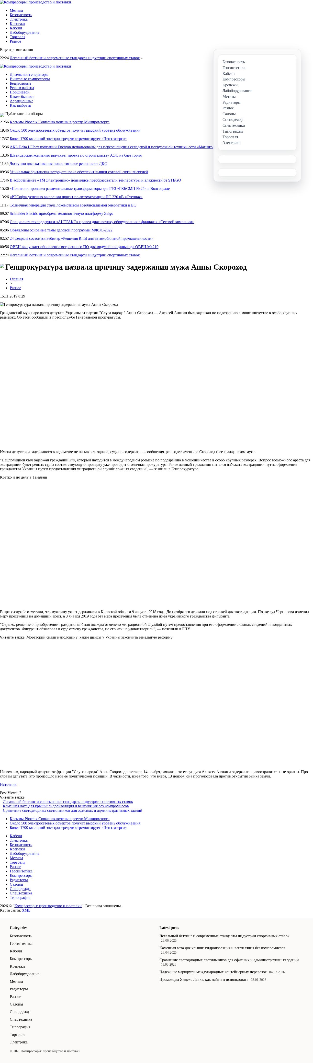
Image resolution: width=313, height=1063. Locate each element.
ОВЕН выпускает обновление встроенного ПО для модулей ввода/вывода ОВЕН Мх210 (84, 247)
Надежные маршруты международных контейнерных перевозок (213, 972)
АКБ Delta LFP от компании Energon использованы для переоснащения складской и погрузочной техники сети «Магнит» (112, 147)
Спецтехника (21, 893)
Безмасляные (20, 83)
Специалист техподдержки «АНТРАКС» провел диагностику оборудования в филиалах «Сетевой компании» (102, 222)
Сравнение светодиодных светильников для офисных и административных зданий (72, 810)
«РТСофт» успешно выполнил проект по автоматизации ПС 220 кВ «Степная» (76, 197)
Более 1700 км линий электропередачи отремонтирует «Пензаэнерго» (68, 139)
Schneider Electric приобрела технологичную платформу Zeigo (61, 213)
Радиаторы (19, 880)
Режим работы (22, 88)
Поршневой (20, 92)
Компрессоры (21, 875)
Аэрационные (21, 101)
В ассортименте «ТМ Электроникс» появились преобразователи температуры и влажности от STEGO (95, 180)
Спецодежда (20, 889)
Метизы (16, 10)
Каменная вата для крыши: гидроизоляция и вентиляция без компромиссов (66, 806)
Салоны (16, 884)
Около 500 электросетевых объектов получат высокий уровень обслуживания (75, 130)
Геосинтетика (21, 871)
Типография (20, 897)
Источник (8, 784)
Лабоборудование (24, 32)
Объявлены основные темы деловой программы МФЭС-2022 (61, 230)
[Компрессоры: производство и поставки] (35, 2)
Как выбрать (20, 105)
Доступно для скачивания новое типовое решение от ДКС (58, 163)
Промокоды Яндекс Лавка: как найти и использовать (203, 979)
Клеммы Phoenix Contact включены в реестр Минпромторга (60, 122)
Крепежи (17, 24)
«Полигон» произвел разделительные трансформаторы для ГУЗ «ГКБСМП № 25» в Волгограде (90, 188)
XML (26, 910)
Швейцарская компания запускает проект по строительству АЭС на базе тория (76, 155)
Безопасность (21, 15)
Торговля (17, 37)
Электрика (19, 19)
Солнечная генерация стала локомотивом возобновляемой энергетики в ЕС (73, 205)
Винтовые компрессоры (30, 79)
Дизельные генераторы (29, 74)
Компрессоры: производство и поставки (48, 906)
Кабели (16, 28)
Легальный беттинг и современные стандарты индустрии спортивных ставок (75, 58)
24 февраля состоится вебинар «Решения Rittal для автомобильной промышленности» (81, 238)
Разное (15, 41)
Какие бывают (22, 96)
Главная (16, 279)
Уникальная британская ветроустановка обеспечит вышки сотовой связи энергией (79, 172)
